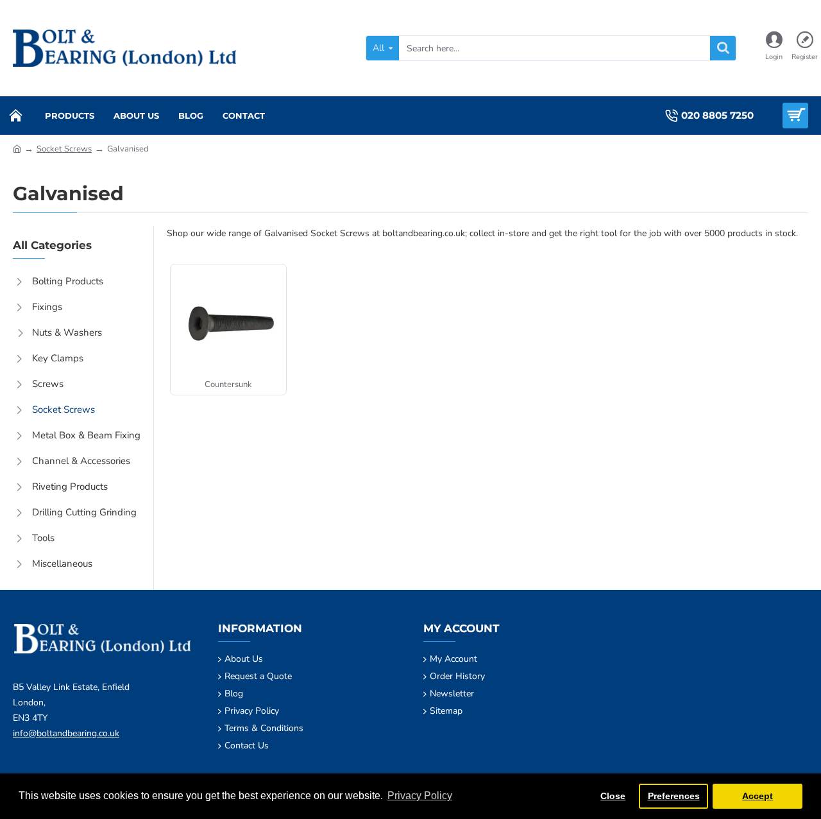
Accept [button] (757, 796)
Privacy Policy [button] (419, 795)
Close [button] (612, 796)
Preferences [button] (674, 796)
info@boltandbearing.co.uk (66, 733)
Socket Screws (64, 149)
